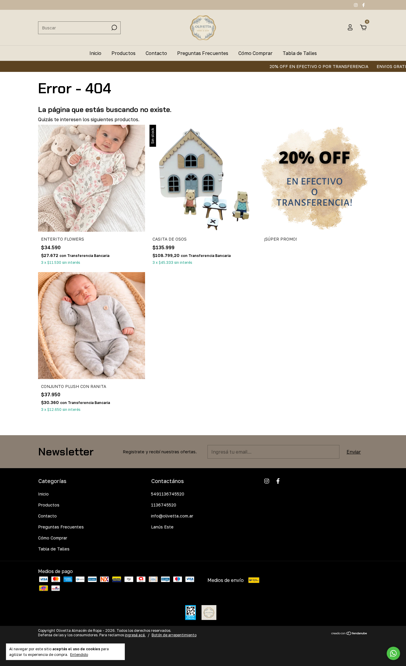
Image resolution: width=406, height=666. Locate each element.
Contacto (156, 53)
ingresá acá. (135, 635)
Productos (123, 53)
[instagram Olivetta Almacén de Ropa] (356, 4)
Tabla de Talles (300, 53)
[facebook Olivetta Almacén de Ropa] (363, 4)
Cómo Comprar (255, 53)
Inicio (95, 53)
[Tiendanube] (349, 634)
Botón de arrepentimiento (174, 635)
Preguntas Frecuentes (202, 53)
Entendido (79, 654)
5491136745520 (167, 493)
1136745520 (163, 504)
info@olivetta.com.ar (172, 515)
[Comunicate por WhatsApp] (393, 653)
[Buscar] (113, 28)
